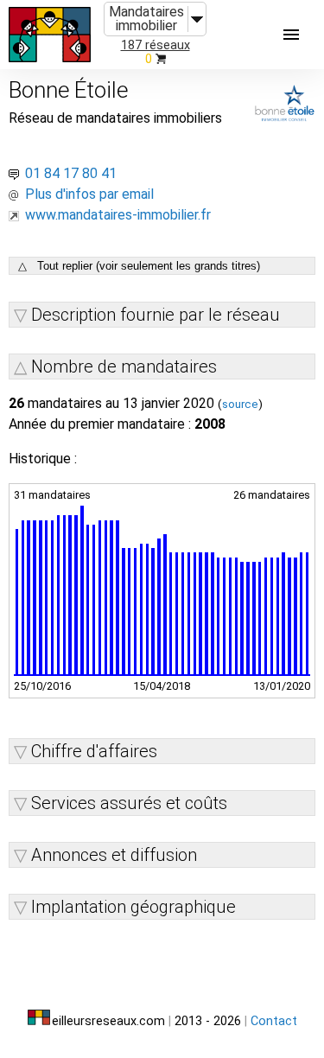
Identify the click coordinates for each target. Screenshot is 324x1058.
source (240, 404)
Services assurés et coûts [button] (129, 803)
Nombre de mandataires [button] (124, 366)
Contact (274, 1021)
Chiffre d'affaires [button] (94, 751)
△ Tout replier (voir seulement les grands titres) (139, 265)
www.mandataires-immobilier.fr (118, 215)
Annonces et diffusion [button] (114, 854)
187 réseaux (155, 45)
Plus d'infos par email (89, 194)
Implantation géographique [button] (133, 906)
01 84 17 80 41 (71, 173)
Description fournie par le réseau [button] (155, 314)
